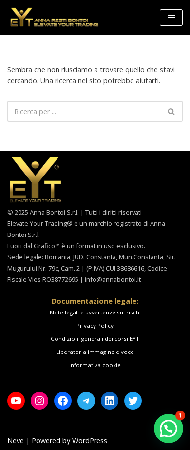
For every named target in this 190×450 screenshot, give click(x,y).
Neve (15, 440)
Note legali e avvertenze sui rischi (95, 312)
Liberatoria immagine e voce (95, 351)
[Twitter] (133, 401)
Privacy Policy (95, 325)
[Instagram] (39, 401)
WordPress (89, 440)
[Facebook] (63, 401)
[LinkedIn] (109, 401)
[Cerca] (172, 111)
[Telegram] (86, 401)
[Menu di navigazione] (171, 17)
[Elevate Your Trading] (54, 17)
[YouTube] (16, 401)
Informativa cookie (95, 365)
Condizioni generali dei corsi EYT (95, 338)
